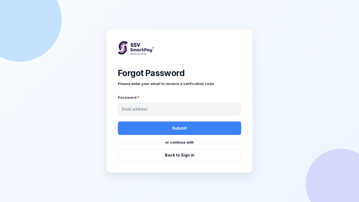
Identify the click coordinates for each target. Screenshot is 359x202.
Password (127, 97)
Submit (179, 128)
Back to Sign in (179, 155)
